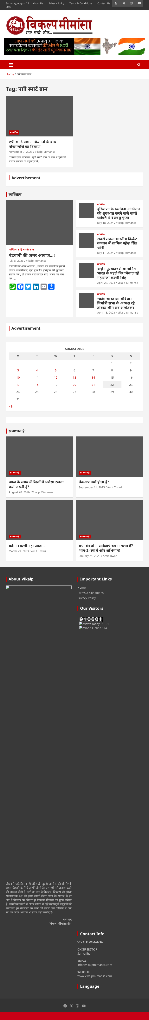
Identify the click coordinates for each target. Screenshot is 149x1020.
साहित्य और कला (26, 249)
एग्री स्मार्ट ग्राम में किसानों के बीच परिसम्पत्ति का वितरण (32, 144)
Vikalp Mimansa (45, 151)
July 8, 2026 (16, 260)
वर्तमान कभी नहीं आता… (27, 545)
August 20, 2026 (19, 492)
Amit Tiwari (114, 487)
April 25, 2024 (106, 283)
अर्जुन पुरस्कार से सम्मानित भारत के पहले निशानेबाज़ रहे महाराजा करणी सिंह (118, 273)
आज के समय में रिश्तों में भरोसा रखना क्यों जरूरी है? (36, 484)
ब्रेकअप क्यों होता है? (94, 481)
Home (81, 587)
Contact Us (103, 3)
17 (18, 385)
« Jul (11, 406)
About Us (37, 3)
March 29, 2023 (19, 551)
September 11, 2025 (92, 487)
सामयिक (14, 132)
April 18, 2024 (106, 312)
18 (37, 385)
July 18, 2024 (105, 223)
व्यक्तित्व (15, 194)
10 (18, 377)
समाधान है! (17, 431)
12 (55, 377)
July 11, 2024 (105, 253)
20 (74, 385)
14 (93, 377)
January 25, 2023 (89, 556)
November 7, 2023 (20, 151)
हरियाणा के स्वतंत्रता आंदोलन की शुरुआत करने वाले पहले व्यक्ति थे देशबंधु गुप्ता (118, 213)
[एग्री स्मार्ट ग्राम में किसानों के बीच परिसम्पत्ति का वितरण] (39, 116)
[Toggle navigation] (11, 64)
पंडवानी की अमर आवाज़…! (32, 255)
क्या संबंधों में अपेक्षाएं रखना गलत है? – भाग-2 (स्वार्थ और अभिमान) (107, 548)
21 (93, 385)
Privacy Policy (56, 3)
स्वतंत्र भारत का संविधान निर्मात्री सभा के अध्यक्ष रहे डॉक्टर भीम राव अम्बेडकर (116, 303)
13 (74, 377)
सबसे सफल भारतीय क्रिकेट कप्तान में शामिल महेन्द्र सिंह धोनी (117, 243)
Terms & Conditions (80, 3)
